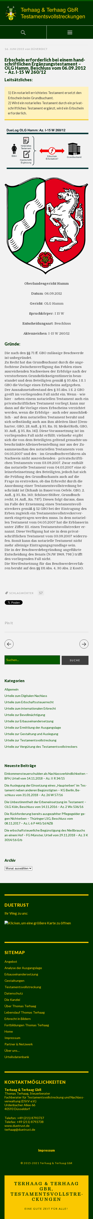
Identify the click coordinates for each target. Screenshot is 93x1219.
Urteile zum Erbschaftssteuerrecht (29, 702)
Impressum (12, 1038)
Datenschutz (14, 993)
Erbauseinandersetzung (21, 974)
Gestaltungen (14, 980)
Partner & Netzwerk (19, 1044)
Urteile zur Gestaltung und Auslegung (31, 734)
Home (9, 1031)
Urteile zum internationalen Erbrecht (30, 708)
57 (41, 593)
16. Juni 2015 (14, 49)
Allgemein (12, 689)
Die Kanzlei (12, 1000)
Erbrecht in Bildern (18, 1019)
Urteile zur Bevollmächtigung (25, 715)
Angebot (11, 961)
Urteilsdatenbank (17, 1057)
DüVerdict (39, 49)
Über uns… (12, 1050)
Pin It (9, 623)
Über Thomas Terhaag (20, 1006)
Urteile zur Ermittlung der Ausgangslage (33, 727)
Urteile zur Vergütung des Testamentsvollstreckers (41, 746)
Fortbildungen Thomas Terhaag (27, 1025)
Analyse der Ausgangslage (23, 968)
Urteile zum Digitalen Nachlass (26, 696)
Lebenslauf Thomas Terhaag (25, 1012)
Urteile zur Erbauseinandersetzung (29, 721)
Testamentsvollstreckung (23, 987)
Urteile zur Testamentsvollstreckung (30, 740)
